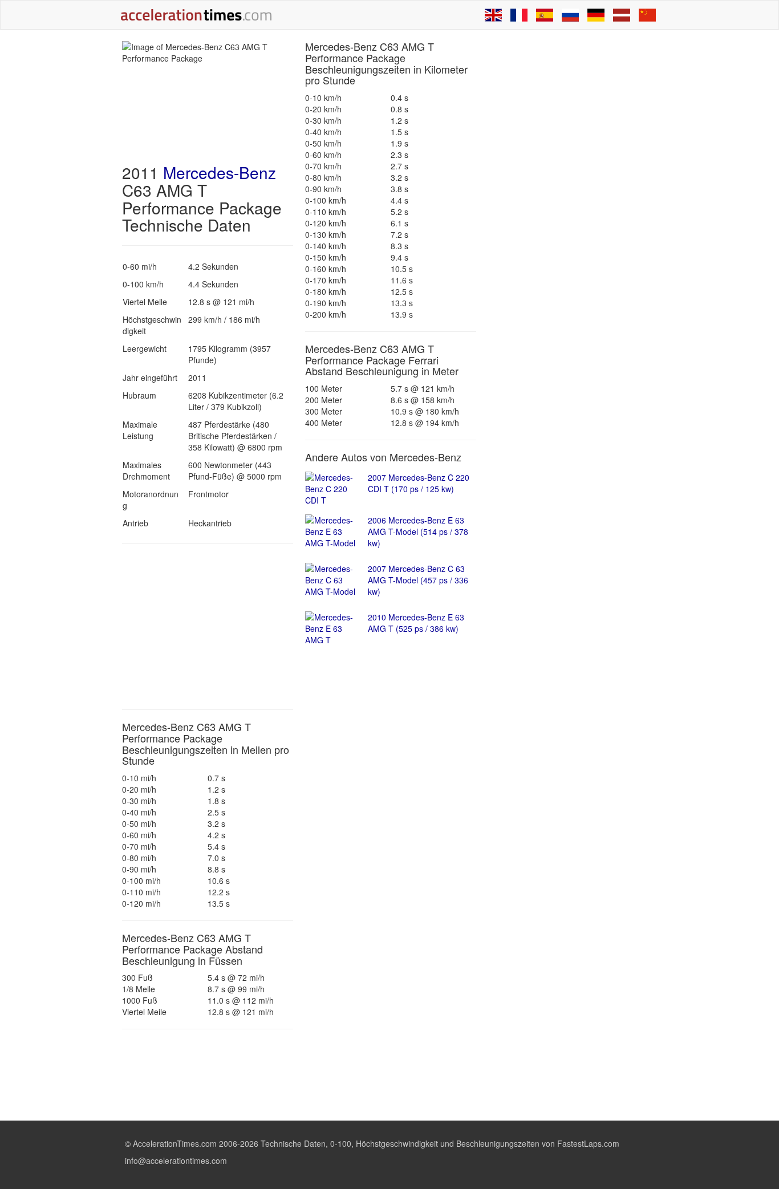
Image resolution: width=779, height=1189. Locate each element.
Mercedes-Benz (219, 172)
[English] (493, 15)
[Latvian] (621, 15)
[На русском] (570, 15)
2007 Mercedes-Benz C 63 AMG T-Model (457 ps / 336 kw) (418, 580)
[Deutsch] (595, 15)
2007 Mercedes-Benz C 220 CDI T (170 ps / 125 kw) (418, 483)
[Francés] (519, 15)
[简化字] (647, 15)
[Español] (544, 15)
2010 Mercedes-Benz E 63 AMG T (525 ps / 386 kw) (416, 622)
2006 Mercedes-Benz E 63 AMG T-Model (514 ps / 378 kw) (418, 531)
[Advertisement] (207, 626)
